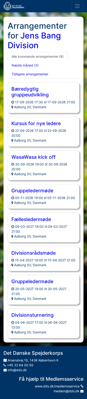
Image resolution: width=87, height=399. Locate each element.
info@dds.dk (17, 370)
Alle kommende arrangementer (38, 56)
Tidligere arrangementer (30, 74)
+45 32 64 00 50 (19, 365)
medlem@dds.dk (67, 391)
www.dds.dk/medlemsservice (58, 386)
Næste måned (25, 65)
